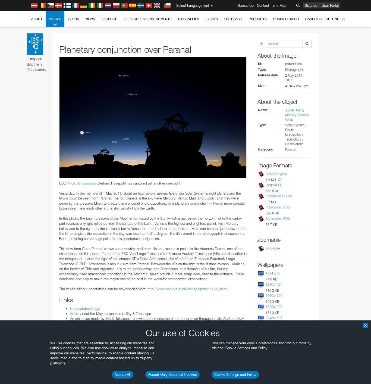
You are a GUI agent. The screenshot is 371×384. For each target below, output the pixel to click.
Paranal (303, 115)
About (36, 19)
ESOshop (109, 19)
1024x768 (273, 273)
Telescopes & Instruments (148, 19)
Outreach (233, 19)
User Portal (330, 5)
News (90, 19)
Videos (73, 19)
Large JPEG (274, 185)
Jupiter (289, 110)
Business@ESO (286, 19)
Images (55, 19)
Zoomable (273, 248)
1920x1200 (274, 307)
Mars (299, 110)
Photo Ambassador (81, 183)
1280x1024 (274, 284)
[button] (279, 180)
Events (212, 19)
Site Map (279, 5)
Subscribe (246, 5)
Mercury (291, 115)
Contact (263, 5)
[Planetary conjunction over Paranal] (152, 117)
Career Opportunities (325, 19)
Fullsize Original (276, 174)
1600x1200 (274, 296)
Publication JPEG (278, 207)
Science (311, 5)
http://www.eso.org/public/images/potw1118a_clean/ (187, 289)
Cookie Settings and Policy (235, 374)
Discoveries (188, 19)
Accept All (123, 374)
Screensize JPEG (278, 219)
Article (75, 313)
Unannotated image (85, 308)
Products (258, 19)
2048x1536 (274, 318)
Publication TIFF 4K (279, 196)
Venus (289, 119)
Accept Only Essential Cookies (172, 374)
